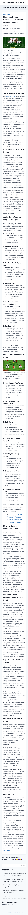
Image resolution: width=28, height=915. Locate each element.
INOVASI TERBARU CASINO (16, 913)
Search (3, 863)
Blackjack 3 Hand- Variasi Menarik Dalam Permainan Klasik (13, 20)
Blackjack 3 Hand (10, 96)
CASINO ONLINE (6, 14)
